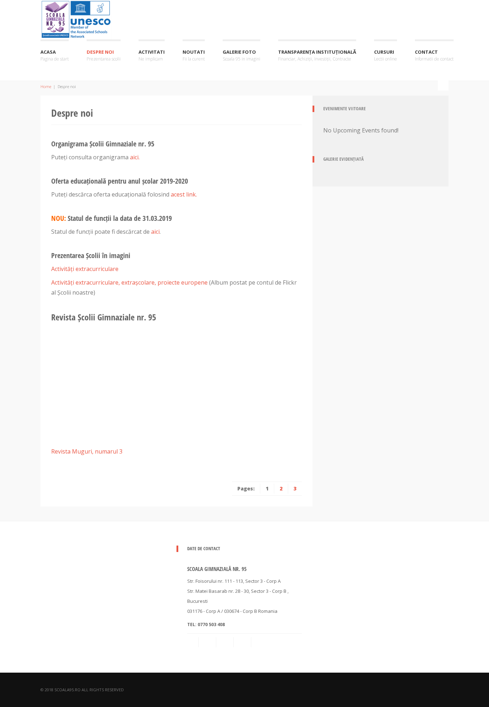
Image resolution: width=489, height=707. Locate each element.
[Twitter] (260, 642)
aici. (135, 157)
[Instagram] (243, 642)
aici (155, 232)
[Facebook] (225, 642)
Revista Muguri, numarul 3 (86, 451)
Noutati (194, 55)
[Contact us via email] (193, 642)
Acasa (54, 55)
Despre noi (104, 55)
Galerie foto (241, 55)
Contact (434, 55)
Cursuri (385, 55)
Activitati (152, 55)
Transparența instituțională (317, 55)
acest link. (184, 194)
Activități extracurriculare (84, 269)
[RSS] (208, 642)
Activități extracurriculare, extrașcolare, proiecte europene (129, 282)
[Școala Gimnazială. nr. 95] (76, 18)
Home (45, 86)
